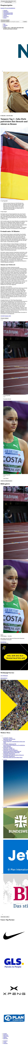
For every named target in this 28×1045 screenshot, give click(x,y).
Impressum (5, 1034)
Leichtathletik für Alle (8, 14)
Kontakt (5, 1033)
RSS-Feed (5, 1038)
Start (4, 24)
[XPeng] (14, 1003)
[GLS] (14, 976)
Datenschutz (6, 1036)
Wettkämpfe (5, 11)
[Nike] (14, 948)
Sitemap (5, 1037)
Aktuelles (5, 10)
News (4, 26)
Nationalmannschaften (8, 12)
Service (4, 17)
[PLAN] (14, 1031)
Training (5, 15)
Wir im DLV (6, 16)
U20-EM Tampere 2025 (6, 315)
